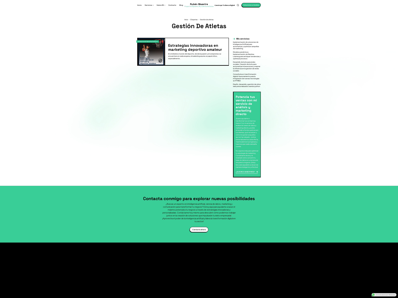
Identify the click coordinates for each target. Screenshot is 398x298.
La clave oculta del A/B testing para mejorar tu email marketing (219, 266)
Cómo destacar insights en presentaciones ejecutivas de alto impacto (219, 284)
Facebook (246, 268)
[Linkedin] (241, 264)
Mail (244, 287)
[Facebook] (241, 268)
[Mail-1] (241, 287)
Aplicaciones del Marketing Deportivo (148, 41)
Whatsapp (246, 284)
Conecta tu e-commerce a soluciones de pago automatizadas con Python (220, 277)
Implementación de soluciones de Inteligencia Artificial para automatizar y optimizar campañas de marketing (246, 45)
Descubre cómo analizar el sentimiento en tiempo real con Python (220, 272)
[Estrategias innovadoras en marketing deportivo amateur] (151, 51)
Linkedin (246, 264)
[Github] (241, 279)
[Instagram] (241, 272)
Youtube (246, 276)
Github (245, 280)
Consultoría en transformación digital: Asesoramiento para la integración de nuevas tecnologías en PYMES (246, 77)
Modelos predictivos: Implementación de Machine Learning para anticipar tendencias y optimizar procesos (246, 55)
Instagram (246, 272)
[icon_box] (241, 39)
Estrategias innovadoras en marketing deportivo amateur (195, 47)
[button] (238, 5)
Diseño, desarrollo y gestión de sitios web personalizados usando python (247, 85)
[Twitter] (241, 260)
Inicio (186, 20)
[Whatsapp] (241, 283)
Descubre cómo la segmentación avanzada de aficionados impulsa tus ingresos (220, 260)
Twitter (245, 260)
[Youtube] (241, 276)
